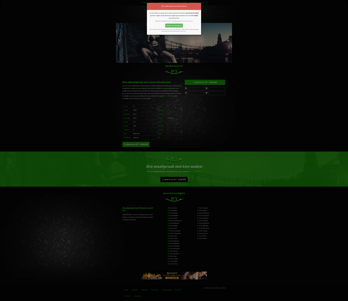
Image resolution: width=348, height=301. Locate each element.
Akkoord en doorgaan (174, 25)
